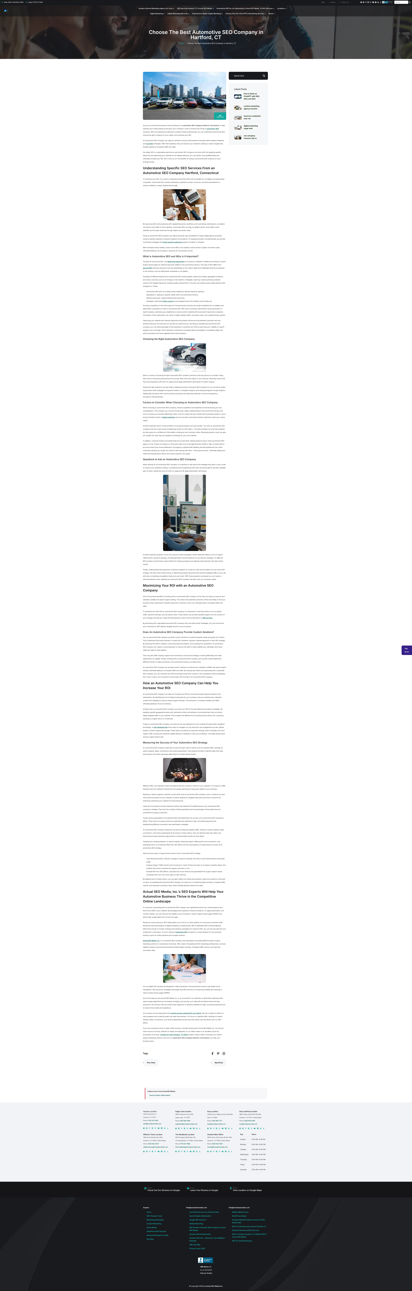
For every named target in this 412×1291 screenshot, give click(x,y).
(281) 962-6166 (185, 1121)
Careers (333, 2)
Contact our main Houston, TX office (174, 1035)
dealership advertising (175, 261)
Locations (281, 8)
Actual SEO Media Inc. (214, 1286)
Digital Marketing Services (178, 14)
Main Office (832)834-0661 (14, 2)
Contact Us (345, 2)
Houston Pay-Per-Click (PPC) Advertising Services (245, 14)
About (271, 14)
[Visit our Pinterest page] (218, 1053)
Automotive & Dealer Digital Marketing (206, 14)
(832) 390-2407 (153, 1144)
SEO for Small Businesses (242, 1241)
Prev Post (151, 1063)
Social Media (152, 1227)
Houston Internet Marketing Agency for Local (156, 8)
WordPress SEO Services (156, 1231)
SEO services (208, 618)
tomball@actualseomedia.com (217, 1147)
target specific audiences (172, 242)
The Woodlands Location (184, 1134)
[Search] (409, 2)
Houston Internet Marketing (200, 1234)
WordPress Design (239, 1216)
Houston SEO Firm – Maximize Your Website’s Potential (207, 1239)
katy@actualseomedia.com (216, 1124)
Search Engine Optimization (159, 1095)
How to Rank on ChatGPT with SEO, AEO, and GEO (252, 96)
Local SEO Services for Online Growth (204, 1212)
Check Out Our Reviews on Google (164, 1190)
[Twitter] (361, 2)
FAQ (406, 649)
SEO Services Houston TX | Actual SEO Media (194, 8)
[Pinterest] (366, 2)
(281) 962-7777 (217, 1121)
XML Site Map (194, 1245)
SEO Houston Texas (154, 1216)
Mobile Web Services (240, 1212)
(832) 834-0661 (217, 1144)
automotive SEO (213, 129)
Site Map (150, 1239)
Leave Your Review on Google (204, 1190)
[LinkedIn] (368, 2)
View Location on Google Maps (247, 1190)
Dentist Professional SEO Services (245, 1230)
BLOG (407, 652)
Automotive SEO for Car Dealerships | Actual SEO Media (238, 8)
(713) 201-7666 (185, 1144)
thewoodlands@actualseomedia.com (187, 1147)
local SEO (149, 144)
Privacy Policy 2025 (197, 1248)
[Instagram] (370, 2)
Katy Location (212, 1111)
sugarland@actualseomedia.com (186, 1124)
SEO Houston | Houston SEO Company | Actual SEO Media (207, 1228)
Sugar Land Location (183, 1111)
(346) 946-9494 (249, 1121)
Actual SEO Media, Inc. (151, 941)
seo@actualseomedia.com (248, 1124)
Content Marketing (154, 1224)
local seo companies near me (252, 117)
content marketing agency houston (251, 107)
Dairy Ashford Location (248, 1111)
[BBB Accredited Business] (388, 2)
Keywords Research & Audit (157, 1235)
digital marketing (168, 417)
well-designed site (160, 727)
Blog (323, 2)
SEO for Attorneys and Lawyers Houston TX (249, 1226)
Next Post (219, 1063)
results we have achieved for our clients (186, 1013)
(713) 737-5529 (153, 1120)
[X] (144, 1128)
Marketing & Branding (155, 1220)
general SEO (147, 268)
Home (181, 43)
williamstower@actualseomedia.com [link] (155, 1147)
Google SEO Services (197, 1220)
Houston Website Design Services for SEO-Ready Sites (248, 1221)
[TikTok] (376, 2)
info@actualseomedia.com (152, 1124)
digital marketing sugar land (251, 127)
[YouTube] (373, 2)
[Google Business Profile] (378, 2)
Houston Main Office (215, 1134)
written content (168, 301)
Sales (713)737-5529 (35, 2)
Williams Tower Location (152, 1134)
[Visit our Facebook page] (212, 1053)
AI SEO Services (266, 8)
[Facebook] (363, 2)
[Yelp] (381, 2)
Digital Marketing (156, 14)
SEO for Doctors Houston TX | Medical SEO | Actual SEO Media (249, 1235)
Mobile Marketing (196, 1224)
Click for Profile (206, 1273)
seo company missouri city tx (250, 137)
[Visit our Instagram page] (224, 1053)
